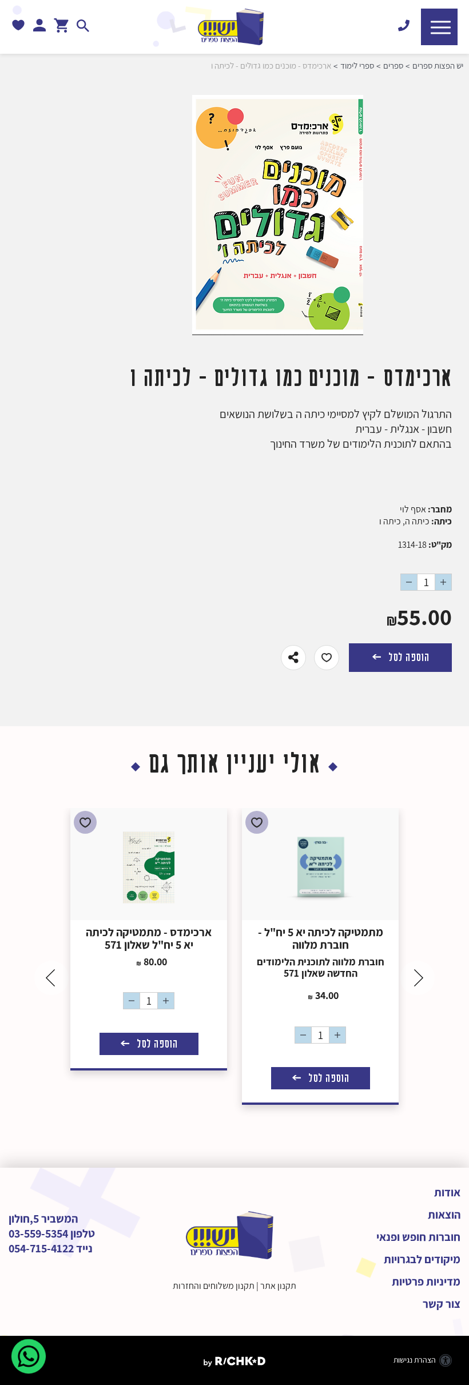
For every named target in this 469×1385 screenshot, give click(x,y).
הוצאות (444, 1214)
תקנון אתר (278, 1285)
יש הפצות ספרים (437, 66)
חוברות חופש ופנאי (418, 1237)
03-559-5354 (38, 1233)
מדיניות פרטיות (426, 1281)
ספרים (393, 66)
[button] (439, 26)
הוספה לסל (407, 657)
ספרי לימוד (357, 66)
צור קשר (441, 1304)
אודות (447, 1192)
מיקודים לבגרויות (422, 1259)
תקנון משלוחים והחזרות (214, 1285)
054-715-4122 (41, 1248)
